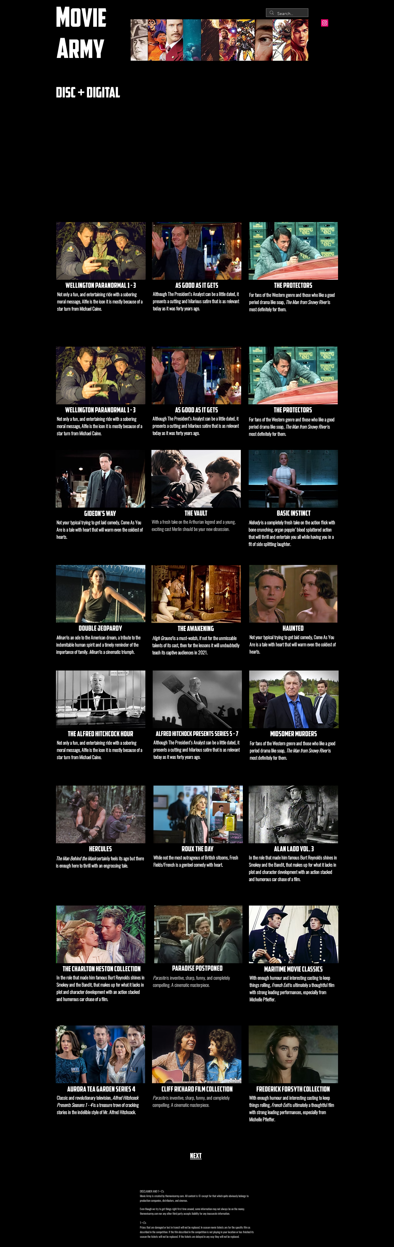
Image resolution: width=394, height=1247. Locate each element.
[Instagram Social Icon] (324, 23)
